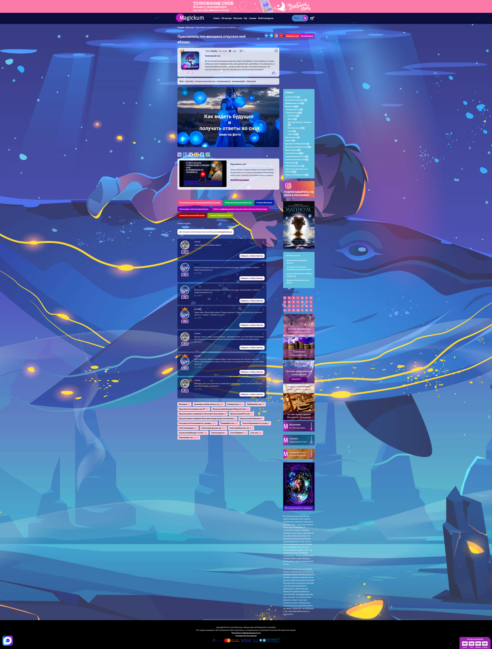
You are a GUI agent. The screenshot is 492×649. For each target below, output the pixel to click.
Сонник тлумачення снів (296, 159)
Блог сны (190, 27)
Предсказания (292, 150)
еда (189, 81)
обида (251, 81)
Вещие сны (291, 106)
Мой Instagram (265, 18)
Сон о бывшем (238, 433)
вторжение (224, 81)
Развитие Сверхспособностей (238, 203)
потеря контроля (205, 81)
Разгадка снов (293, 113)
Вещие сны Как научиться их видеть (298, 281)
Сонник (253, 18)
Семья (291, 131)
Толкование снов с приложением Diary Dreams (199, 203)
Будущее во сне (294, 109)
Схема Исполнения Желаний (191, 215)
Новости (289, 140)
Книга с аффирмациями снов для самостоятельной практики (240, 209)
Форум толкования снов (296, 175)
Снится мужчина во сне (213, 428)
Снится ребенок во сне (241, 428)
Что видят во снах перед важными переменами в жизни (299, 268)
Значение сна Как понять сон (209, 404)
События (293, 134)
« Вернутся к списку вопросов (188, 46)
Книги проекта (292, 137)
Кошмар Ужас (235, 404)
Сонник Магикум (294, 153)
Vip (245, 18)
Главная (180, 27)
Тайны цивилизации (294, 166)
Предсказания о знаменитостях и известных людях (202, 414)
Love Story (293, 116)
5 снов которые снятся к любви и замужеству (299, 275)
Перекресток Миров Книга (297, 144)
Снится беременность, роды (256, 423)
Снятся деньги (218, 433)
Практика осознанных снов (297, 147)
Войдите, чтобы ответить (252, 256)
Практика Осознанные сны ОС (194, 409)
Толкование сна (189, 437)
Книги (216, 18)
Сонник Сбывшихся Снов (220, 215)
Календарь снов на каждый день (194, 209)
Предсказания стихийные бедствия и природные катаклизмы (207, 418)
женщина (238, 81)
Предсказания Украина (251, 418)
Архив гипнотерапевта (295, 100)
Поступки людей (296, 128)
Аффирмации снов (294, 103)
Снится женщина (188, 428)
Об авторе (226, 18)
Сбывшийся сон (229, 423)
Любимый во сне (255, 404)
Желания (184, 404)
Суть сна (256, 433)
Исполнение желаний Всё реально (297, 262)
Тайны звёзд (291, 163)
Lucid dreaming (292, 97)
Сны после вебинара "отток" (193, 433)
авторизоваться (225, 232)
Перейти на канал (239, 180)
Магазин (237, 18)
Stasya (197, 242)
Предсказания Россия (241, 414)
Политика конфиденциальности (246, 633)
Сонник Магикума (264, 203)
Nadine (214, 51)
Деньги (292, 119)
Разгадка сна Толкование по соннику (197, 423)
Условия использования (246, 636)
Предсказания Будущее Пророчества (231, 409)
